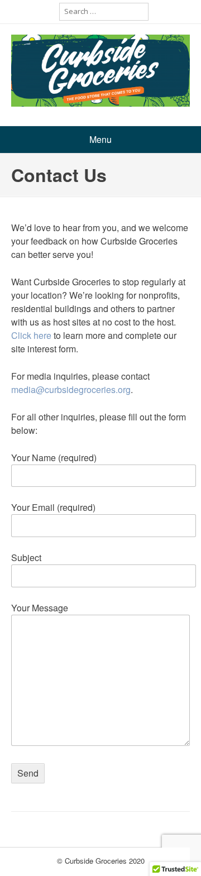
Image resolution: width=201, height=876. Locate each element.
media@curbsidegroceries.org (71, 389)
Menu (100, 139)
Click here (31, 335)
